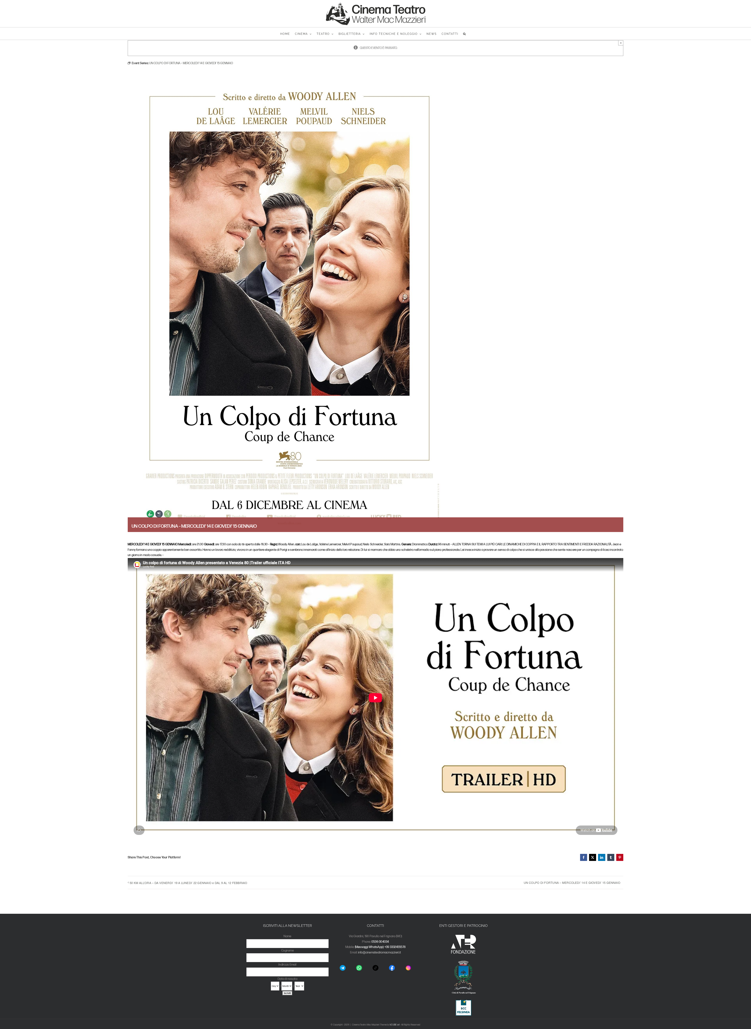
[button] (464, 33)
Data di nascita (287, 979)
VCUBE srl (395, 1024)
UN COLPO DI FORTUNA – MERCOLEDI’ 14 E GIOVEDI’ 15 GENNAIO (572, 882)
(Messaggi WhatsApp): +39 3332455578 (380, 947)
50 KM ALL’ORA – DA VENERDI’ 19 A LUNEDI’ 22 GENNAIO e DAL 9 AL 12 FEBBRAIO (188, 883)
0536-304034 (380, 942)
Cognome (287, 950)
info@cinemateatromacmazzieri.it (379, 952)
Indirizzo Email (287, 965)
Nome (287, 936)
